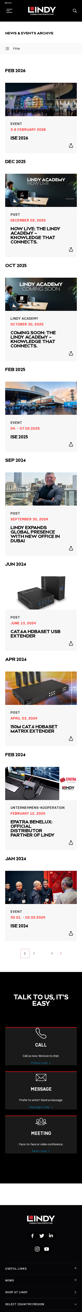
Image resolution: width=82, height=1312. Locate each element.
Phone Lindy (39, 1063)
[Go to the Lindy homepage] (42, 11)
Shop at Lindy (16, 1292)
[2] (60, 953)
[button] (75, 10)
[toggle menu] (8, 11)
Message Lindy (39, 1107)
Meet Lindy (39, 1151)
